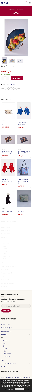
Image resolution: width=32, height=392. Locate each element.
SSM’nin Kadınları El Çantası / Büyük (8, 152)
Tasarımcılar (5, 276)
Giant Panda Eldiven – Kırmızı (7, 180)
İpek (4, 246)
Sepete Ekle (16, 78)
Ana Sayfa (13, 9)
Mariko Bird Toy (7, 211)
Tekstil (5, 251)
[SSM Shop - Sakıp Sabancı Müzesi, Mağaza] (8, 3)
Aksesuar (14, 84)
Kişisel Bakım (7, 256)
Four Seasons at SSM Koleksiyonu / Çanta (23, 181)
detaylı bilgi (10, 389)
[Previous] (4, 37)
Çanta (5, 249)
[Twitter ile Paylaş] (9, 88)
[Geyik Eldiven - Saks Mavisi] (24, 110)
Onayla (19, 389)
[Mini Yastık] (24, 198)
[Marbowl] (8, 110)
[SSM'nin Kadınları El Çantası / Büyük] (8, 139)
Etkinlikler (4, 287)
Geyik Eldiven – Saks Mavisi (22, 123)
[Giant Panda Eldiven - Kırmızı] (8, 167)
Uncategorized (6, 273)
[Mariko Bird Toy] (8, 198)
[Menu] (30, 3)
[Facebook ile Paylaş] (6, 88)
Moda (21, 9)
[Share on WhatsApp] (3, 88)
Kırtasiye (4, 237)
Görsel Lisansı (5, 280)
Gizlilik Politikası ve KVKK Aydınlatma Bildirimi (15, 377)
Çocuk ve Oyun (6, 230)
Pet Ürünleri (6, 259)
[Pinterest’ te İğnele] (15, 88)
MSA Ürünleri (5, 270)
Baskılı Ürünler (5, 227)
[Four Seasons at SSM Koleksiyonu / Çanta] (24, 167)
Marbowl (5, 124)
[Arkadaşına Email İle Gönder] (12, 88)
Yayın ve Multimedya (8, 266)
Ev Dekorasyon (6, 234)
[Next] (27, 37)
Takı (2, 263)
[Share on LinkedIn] (19, 88)
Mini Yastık (21, 211)
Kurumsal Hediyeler (7, 283)
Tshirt (4, 254)
